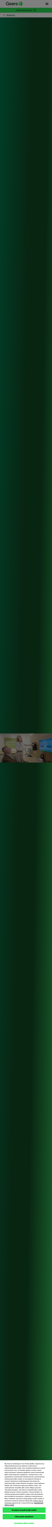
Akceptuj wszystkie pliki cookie (24, 1510)
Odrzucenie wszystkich (24, 1517)
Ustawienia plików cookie (24, 1523)
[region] (26, 1493)
